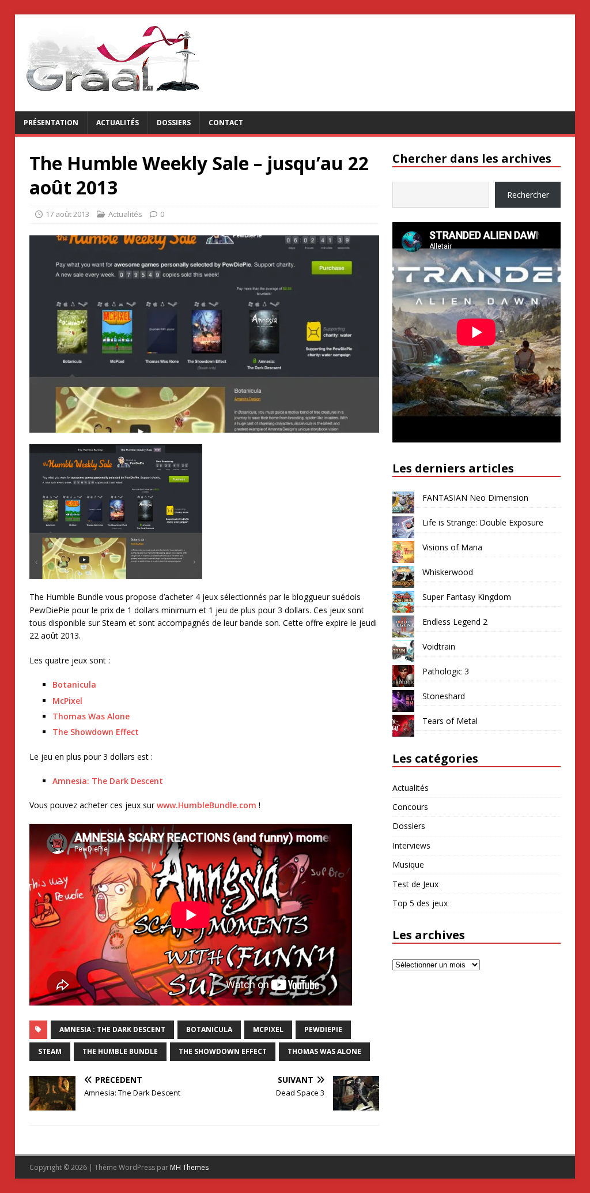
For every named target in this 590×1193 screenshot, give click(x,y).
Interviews (411, 845)
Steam (50, 1051)
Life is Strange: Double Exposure (482, 522)
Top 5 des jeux (420, 903)
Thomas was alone (324, 1051)
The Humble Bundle (120, 1051)
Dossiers (174, 122)
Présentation (51, 122)
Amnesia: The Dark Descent (107, 780)
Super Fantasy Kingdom (466, 596)
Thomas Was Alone (91, 716)
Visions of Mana (452, 547)
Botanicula (74, 684)
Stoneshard (443, 696)
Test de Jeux (415, 884)
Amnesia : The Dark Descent (112, 1029)
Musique (408, 864)
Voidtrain (438, 646)
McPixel (67, 700)
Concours (410, 806)
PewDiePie (323, 1029)
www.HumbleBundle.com (206, 805)
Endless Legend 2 (454, 621)
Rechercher (528, 194)
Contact (226, 122)
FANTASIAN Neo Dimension (475, 497)
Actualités (117, 122)
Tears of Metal (450, 720)
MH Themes (189, 1167)
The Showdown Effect (95, 731)
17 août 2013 (67, 214)
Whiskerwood (447, 572)
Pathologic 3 (445, 671)
